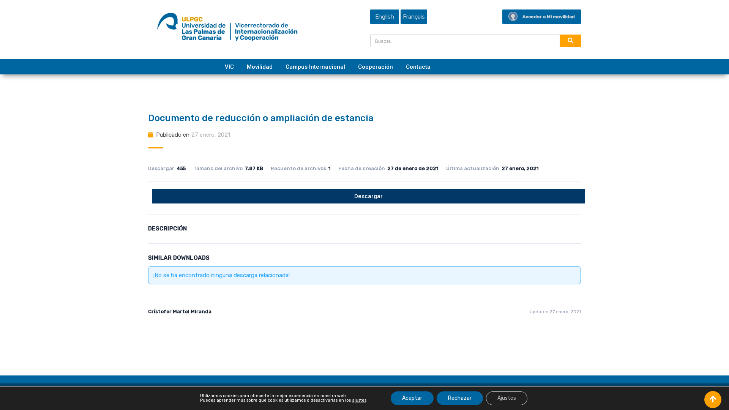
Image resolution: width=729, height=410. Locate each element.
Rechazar (460, 398)
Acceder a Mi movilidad (548, 16)
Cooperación (375, 66)
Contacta (418, 66)
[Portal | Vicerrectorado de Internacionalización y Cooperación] (227, 28)
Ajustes (506, 398)
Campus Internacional (315, 66)
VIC (229, 66)
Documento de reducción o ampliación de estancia (261, 118)
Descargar (368, 196)
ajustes (359, 400)
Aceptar (412, 398)
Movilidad (260, 66)
